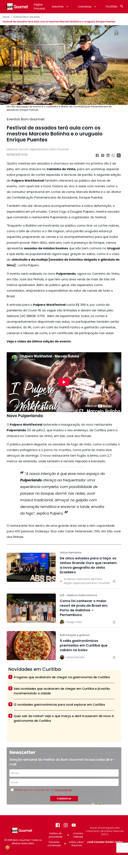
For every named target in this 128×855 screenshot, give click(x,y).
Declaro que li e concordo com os (43, 790)
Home (6, 17)
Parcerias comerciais (54, 843)
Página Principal (39, 6)
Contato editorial (78, 835)
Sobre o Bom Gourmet (76, 843)
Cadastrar (64, 798)
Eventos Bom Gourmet (27, 17)
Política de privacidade (55, 835)
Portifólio (111, 6)
